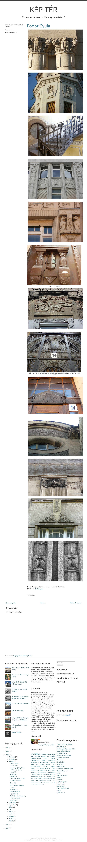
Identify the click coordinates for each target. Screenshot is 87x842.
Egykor (59, 773)
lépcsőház (35, 754)
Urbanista (60, 760)
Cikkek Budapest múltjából (65, 768)
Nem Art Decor (61, 746)
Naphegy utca (42, 778)
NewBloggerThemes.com (56, 840)
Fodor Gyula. (39, 589)
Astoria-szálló (38, 776)
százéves (52, 762)
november (12, 759)
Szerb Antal (34, 780)
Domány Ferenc (49, 766)
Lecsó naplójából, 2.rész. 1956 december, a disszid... (17, 770)
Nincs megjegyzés (12, 32)
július (10, 807)
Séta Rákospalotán (17, 710)
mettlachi (41, 780)
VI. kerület (51, 756)
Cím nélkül (13, 783)
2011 (7, 828)
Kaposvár (41, 768)
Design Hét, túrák (15, 791)
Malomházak (39, 782)
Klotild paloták (50, 770)
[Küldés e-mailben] (28, 595)
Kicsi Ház (59, 779)
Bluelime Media (34, 840)
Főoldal (43, 603)
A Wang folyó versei (63, 757)
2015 (7, 747)
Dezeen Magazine (62, 771)
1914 (44, 774)
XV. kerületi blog (62, 753)
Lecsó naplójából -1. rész (17, 778)
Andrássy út (35, 762)
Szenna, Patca (14, 763)
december (12, 757)
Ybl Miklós (41, 770)
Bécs (44, 776)
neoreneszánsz (35, 766)
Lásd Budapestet (62, 782)
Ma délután (13, 774)
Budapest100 (36, 758)
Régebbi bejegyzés (75, 603)
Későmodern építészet (63, 751)
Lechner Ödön (50, 768)
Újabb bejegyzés (11, 603)
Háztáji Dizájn (61, 762)
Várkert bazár (43, 772)
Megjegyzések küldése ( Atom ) (22, 656)
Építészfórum (61, 793)
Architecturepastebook (64, 755)
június (11, 809)
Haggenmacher (48, 780)
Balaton (43, 756)
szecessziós (35, 760)
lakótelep (39, 774)
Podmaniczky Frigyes (48, 782)
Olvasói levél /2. (16, 732)
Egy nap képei (14, 794)
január (11, 821)
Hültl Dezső (34, 778)
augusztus (12, 805)
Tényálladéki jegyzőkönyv (64, 744)
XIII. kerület (35, 756)
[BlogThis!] (30, 595)
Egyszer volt (13, 800)
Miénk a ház (60, 784)
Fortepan (33, 768)
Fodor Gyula (38, 25)
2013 (7, 755)
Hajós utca (50, 764)
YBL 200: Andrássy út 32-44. (20, 703)
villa (43, 760)
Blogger (54, 838)
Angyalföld (13, 776)
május (11, 811)
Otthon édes (60, 786)
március (11, 816)
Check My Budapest (63, 788)
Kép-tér (43, 9)
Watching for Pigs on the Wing (66, 749)
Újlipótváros (51, 760)
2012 (7, 824)
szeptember (12, 802)
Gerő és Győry (37, 764)
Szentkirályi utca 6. (15, 781)
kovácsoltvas (44, 762)
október (11, 761)
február (11, 818)
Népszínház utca (50, 778)
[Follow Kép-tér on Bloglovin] (64, 716)
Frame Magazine (62, 775)
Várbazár (33, 770)
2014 (7, 751)
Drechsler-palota (50, 776)
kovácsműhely (40, 784)
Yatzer (59, 790)
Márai (32, 776)
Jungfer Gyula (35, 772)
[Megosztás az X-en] (32, 595)
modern (44, 754)
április (11, 814)
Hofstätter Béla (50, 774)
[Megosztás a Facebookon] (33, 595)
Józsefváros (14, 789)
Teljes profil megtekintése (46, 745)
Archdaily (60, 764)
